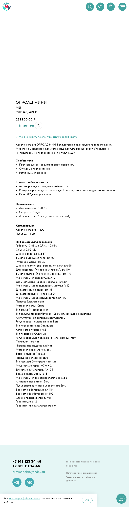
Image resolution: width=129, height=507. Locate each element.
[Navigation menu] (122, 6)
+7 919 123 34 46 (26, 461)
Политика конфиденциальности (82, 472)
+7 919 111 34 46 (26, 466)
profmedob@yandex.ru (28, 472)
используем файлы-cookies (24, 498)
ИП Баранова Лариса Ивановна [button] (83, 461)
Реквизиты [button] (71, 465)
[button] (90, 7)
